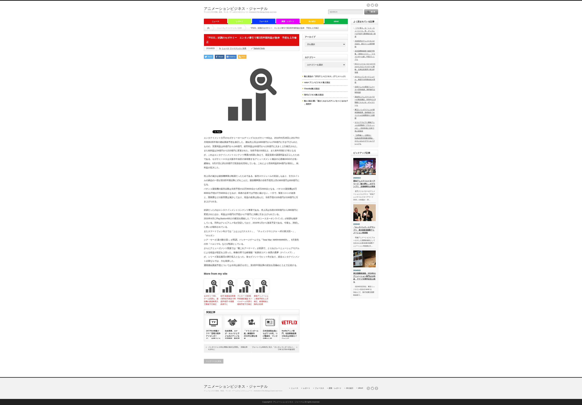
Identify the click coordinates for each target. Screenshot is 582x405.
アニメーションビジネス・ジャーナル (236, 9)
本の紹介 (312, 21)
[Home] (208, 28)
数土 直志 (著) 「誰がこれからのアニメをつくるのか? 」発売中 (326, 102)
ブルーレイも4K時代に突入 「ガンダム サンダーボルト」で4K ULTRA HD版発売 (273, 348)
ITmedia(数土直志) (311, 89)
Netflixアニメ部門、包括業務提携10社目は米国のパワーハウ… (289, 335)
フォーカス (263, 21)
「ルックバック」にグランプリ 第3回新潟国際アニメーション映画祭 (364, 230)
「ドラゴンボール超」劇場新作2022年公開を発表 (251, 335)
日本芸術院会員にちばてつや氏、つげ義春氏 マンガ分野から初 (270, 335)
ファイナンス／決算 (233, 28)
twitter (372, 5)
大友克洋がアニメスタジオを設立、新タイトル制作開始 (365, 43)
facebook (376, 5)
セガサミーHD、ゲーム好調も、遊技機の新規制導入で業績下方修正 (211, 300)
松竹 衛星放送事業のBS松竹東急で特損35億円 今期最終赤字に (228, 300)
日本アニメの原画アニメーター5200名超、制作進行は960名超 (365, 89)
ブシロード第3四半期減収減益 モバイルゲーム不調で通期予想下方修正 (244, 300)
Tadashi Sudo (259, 48)
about (336, 21)
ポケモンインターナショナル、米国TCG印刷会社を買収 (365, 79)
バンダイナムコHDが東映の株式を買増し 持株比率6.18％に (228, 348)
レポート (239, 21)
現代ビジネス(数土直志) (314, 95)
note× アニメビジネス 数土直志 (317, 82)
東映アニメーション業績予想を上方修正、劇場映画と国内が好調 (261, 300)
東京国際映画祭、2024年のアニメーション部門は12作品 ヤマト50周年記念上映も (364, 277)
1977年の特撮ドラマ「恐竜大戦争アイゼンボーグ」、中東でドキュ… (213, 336)
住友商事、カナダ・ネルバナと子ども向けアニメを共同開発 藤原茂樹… (232, 336)
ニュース (215, 21)
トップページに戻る (213, 361)
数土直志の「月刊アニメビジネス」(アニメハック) (324, 76)
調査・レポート (288, 21)
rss (368, 5)
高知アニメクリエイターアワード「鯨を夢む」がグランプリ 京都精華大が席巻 (364, 184)
